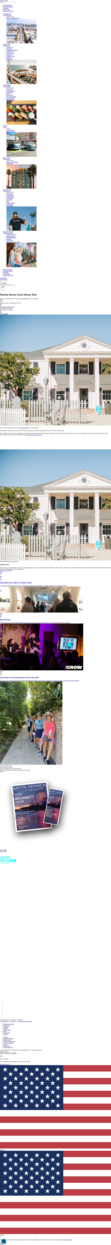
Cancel (4, 283)
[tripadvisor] (4, 1017)
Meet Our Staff (7, 1040)
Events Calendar (24, 298)
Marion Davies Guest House (7, 307)
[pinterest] (4, 1014)
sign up (2, 771)
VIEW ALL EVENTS (6, 570)
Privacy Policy (3, 1051)
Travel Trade (6, 9)
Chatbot (5, 1034)
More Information (67, 1239)
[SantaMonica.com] (8, 868)
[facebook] (4, 871)
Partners (5, 1028)
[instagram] (4, 1005)
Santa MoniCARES (8, 1038)
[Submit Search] (16, 285)
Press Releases (7, 1030)
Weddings (5, 8)
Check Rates (10, 163)
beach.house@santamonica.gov (34, 435)
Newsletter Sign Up (5, 1064)
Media (5, 1031)
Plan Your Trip (7, 189)
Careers (5, 1044)
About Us (5, 1037)
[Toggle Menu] (0, 281)
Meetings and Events (8, 1024)
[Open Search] (7, 280)
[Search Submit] (16, 2)
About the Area (7, 13)
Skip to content (4, 0)
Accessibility (6, 1033)
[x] (57, 1003)
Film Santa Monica (8, 6)
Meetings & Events (8, 11)
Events (5, 125)
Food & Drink (7, 85)
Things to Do (6, 44)
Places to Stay (6, 157)
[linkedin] (4, 1011)
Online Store (6, 1046)
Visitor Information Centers (25, 1021)
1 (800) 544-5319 (4, 1021)
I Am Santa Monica (8, 1043)
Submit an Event (7, 5)
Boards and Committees (9, 1041)
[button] (55, 1193)
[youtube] (4, 1008)
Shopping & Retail (8, 231)
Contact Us (13, 1021)
